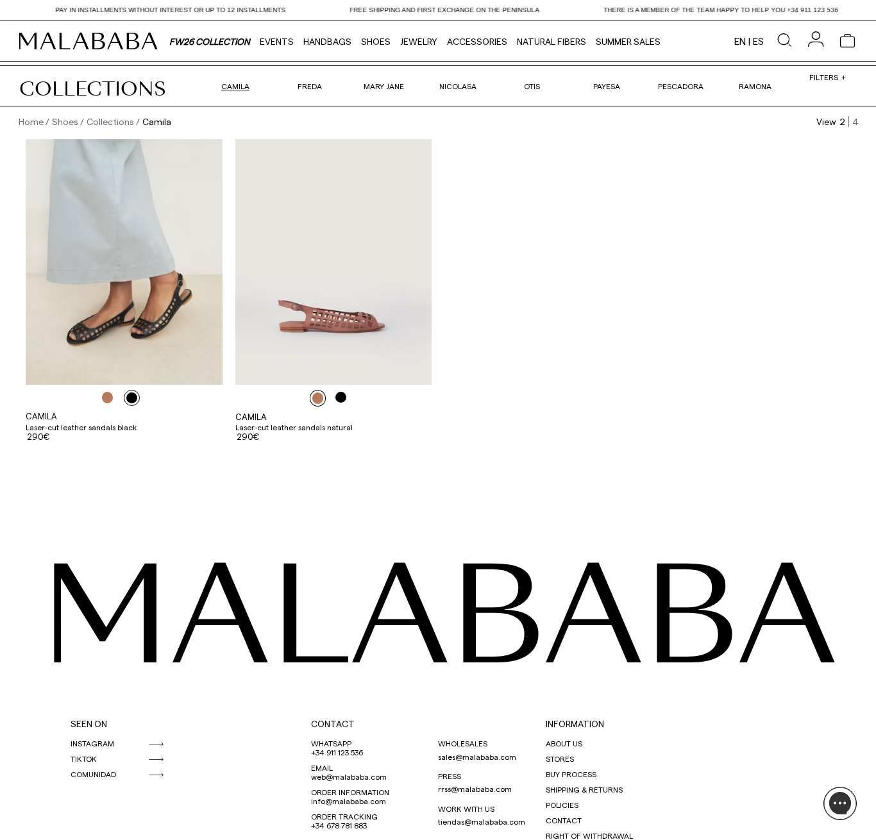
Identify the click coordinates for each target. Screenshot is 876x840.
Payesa (606, 85)
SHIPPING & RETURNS (584, 789)
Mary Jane (384, 85)
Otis (532, 85)
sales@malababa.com (477, 756)
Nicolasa (457, 85)
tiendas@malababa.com (481, 821)
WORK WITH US (466, 808)
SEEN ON (89, 723)
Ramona (755, 85)
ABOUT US (564, 743)
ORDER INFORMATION (350, 791)
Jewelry (418, 41)
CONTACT (333, 723)
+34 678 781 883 (339, 825)
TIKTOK (84, 758)
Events (277, 41)
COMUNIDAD (93, 773)
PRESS (449, 775)
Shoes (376, 41)
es (758, 41)
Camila (235, 85)
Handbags (327, 41)
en (740, 41)
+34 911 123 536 (337, 752)
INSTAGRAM (92, 743)
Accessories (477, 41)
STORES (560, 758)
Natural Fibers (551, 41)
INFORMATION (575, 723)
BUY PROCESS (571, 773)
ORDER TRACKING (344, 816)
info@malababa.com (348, 800)
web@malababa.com (349, 776)
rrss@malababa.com (475, 788)
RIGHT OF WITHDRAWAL (589, 835)
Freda (310, 85)
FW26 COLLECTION (209, 41)
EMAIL (322, 767)
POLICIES (562, 804)
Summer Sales (628, 41)
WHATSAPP (331, 743)
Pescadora (680, 85)
